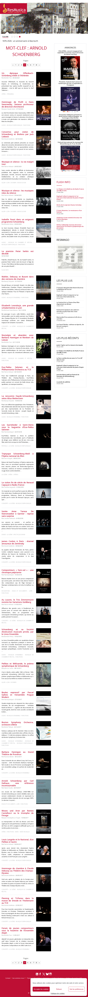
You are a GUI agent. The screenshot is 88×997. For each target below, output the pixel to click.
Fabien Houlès (8, 788)
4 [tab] (19, 36)
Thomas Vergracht (9, 487)
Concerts (5, 326)
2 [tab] (14, 36)
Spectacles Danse (19, 534)
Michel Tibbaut (8, 727)
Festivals (5, 446)
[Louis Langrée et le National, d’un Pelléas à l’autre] (43, 850)
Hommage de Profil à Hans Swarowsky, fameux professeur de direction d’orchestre (18, 104)
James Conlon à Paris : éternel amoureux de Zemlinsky (18, 542)
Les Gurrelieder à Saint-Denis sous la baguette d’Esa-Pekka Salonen (18, 427)
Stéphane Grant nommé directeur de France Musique (69, 218)
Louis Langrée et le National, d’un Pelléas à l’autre (18, 840)
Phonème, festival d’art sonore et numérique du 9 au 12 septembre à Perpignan (70, 83)
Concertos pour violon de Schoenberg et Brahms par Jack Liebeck (18, 134)
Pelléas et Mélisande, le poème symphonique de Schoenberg (18, 664)
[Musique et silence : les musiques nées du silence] (43, 201)
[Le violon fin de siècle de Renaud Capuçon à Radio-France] (43, 493)
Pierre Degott (8, 458)
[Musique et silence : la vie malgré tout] (43, 173)
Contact (7, 978)
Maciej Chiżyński (9, 281)
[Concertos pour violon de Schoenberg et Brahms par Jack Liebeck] (43, 142)
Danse (4, 534)
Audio (4, 125)
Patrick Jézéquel (9, 432)
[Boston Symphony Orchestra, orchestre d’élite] (43, 733)
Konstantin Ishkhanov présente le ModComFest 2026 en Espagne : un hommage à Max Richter (70, 116)
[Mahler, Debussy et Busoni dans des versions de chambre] (43, 287)
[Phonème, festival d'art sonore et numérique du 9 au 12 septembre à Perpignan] (70, 100)
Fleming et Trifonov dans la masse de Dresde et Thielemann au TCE (18, 900)
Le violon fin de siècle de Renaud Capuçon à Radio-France (18, 483)
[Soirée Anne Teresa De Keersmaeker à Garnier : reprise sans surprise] (43, 522)
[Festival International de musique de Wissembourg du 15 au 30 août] (70, 159)
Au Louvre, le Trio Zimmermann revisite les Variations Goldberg (18, 600)
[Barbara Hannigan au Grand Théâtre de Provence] (43, 763)
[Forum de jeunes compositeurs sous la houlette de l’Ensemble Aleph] (43, 939)
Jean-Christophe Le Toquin (12, 818)
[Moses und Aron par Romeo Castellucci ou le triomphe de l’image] (43, 821)
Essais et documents (19, 591)
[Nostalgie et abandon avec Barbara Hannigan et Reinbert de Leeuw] (43, 346)
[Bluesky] (47, 974)
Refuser (59, 989)
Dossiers (13, 183)
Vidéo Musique (25, 832)
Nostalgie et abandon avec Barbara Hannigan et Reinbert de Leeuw (18, 337)
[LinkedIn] (37, 975)
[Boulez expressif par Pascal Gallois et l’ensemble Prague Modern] (43, 703)
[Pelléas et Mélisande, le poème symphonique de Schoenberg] (43, 674)
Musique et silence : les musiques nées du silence (18, 191)
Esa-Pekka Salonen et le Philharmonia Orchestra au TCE (18, 368)
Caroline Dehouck (9, 518)
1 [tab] (12, 36)
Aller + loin (6, 183)
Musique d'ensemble (13, 297)
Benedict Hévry (8, 224)
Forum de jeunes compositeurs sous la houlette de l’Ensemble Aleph (18, 930)
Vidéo (17, 832)
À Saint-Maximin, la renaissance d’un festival (69, 211)
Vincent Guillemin (9, 139)
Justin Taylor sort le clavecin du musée (70, 345)
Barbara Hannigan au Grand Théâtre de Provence (18, 753)
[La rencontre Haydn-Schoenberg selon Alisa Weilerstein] (43, 407)
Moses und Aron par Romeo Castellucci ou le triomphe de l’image (18, 813)
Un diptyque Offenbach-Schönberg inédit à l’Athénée (18, 74)
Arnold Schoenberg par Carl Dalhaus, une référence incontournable (18, 783)
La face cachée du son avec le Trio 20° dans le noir (69, 359)
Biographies (6, 591)
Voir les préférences (76, 989)
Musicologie (21, 183)
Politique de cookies (58, 993)
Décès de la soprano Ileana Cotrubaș (69, 205)
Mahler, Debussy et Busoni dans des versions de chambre (18, 277)
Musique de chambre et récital (20, 242)
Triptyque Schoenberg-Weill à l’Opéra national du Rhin (18, 454)
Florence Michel (9, 757)
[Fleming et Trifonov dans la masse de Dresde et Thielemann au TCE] (43, 909)
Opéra (4, 94)
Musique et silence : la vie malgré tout (18, 162)
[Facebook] (40, 975)
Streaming (10, 94)
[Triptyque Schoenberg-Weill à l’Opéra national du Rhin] (43, 465)
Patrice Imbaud (8, 166)
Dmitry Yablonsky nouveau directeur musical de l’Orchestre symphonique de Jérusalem (70, 226)
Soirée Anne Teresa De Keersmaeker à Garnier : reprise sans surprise (18, 513)
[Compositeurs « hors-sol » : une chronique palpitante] (43, 581)
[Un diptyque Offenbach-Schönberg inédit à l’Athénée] (43, 84)
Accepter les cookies (41, 989)
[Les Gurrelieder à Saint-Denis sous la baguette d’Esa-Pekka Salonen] (43, 436)
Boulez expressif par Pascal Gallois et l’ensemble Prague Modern (18, 694)
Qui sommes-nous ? (18, 978)
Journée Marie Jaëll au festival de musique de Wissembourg (68, 375)
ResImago (63, 240)
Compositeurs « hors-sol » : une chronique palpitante (18, 571)
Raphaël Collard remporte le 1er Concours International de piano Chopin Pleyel (70, 197)
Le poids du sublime (63, 382)
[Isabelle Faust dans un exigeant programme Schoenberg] (43, 230)
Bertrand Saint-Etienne (11, 310)
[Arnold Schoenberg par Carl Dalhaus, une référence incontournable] (43, 792)
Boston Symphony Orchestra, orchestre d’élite (18, 723)
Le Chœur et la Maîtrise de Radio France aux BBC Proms (70, 189)
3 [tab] (17, 36)
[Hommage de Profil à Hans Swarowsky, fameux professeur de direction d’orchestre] (43, 113)
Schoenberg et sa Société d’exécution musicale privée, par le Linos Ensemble (18, 631)
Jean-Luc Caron (8, 668)
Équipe (29, 978)
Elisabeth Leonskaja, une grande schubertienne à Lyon (18, 306)
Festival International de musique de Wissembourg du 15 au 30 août (70, 143)
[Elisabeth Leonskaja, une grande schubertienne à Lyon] (43, 316)
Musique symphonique (14, 125)
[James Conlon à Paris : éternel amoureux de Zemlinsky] (43, 552)
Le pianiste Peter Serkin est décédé (18, 252)
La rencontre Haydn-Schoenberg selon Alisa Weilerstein (18, 397)
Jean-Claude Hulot (9, 109)
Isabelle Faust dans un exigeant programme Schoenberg (18, 220)
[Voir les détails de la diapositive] (44, 22)
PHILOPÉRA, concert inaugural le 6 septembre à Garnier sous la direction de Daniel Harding (70, 52)
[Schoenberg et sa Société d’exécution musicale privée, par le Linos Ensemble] (43, 640)
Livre (30, 591)
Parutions (26, 125)
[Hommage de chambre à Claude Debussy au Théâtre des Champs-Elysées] (43, 879)
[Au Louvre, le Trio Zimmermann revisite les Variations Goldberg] (43, 610)
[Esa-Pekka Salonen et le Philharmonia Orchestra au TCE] (43, 378)
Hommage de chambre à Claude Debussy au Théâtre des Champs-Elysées (18, 870)
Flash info (5, 270)
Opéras (15, 474)
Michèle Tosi (8, 78)
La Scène (13, 326)
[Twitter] (43, 975)
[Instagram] (50, 974)
